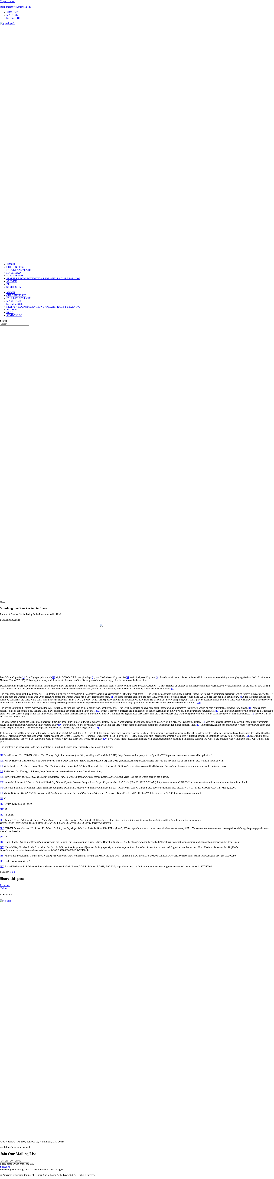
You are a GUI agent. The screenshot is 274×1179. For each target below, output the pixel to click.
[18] (97, 727)
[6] (172, 688)
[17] (198, 724)
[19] (247, 735)
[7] (145, 694)
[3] (92, 677)
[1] (23, 677)
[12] (98, 710)
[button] (5, 1166)
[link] (12, 12)
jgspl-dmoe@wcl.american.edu (15, 6)
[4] (127, 677)
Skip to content (7, 1)
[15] (203, 721)
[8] (111, 696)
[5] (157, 677)
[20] (105, 738)
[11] (250, 708)
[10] (198, 702)
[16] (60, 724)
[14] (252, 713)
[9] (240, 696)
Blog (12, 871)
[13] (217, 710)
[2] (53, 677)
